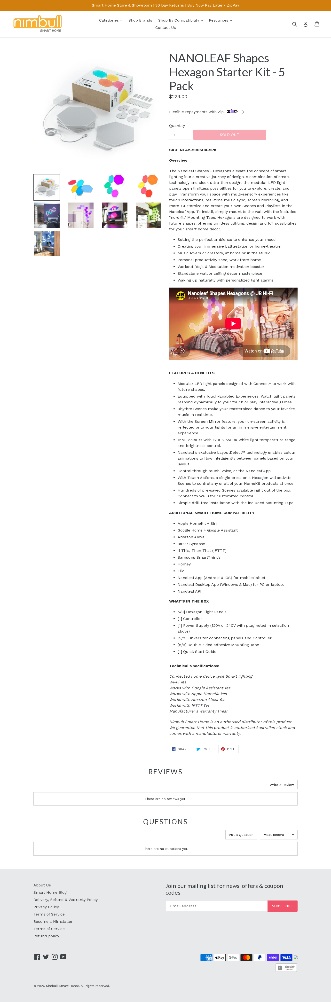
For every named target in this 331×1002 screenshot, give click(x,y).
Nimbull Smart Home (62, 986)
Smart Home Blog (50, 892)
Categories (112, 20)
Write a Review (282, 785)
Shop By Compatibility (181, 20)
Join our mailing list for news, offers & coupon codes (224, 889)
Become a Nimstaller (53, 921)
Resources (221, 20)
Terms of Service (49, 914)
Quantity (177, 125)
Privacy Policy (46, 907)
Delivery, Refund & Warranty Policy (65, 899)
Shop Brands (140, 20)
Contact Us (165, 27)
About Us (42, 885)
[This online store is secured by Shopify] (286, 971)
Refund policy (46, 936)
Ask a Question (241, 835)
